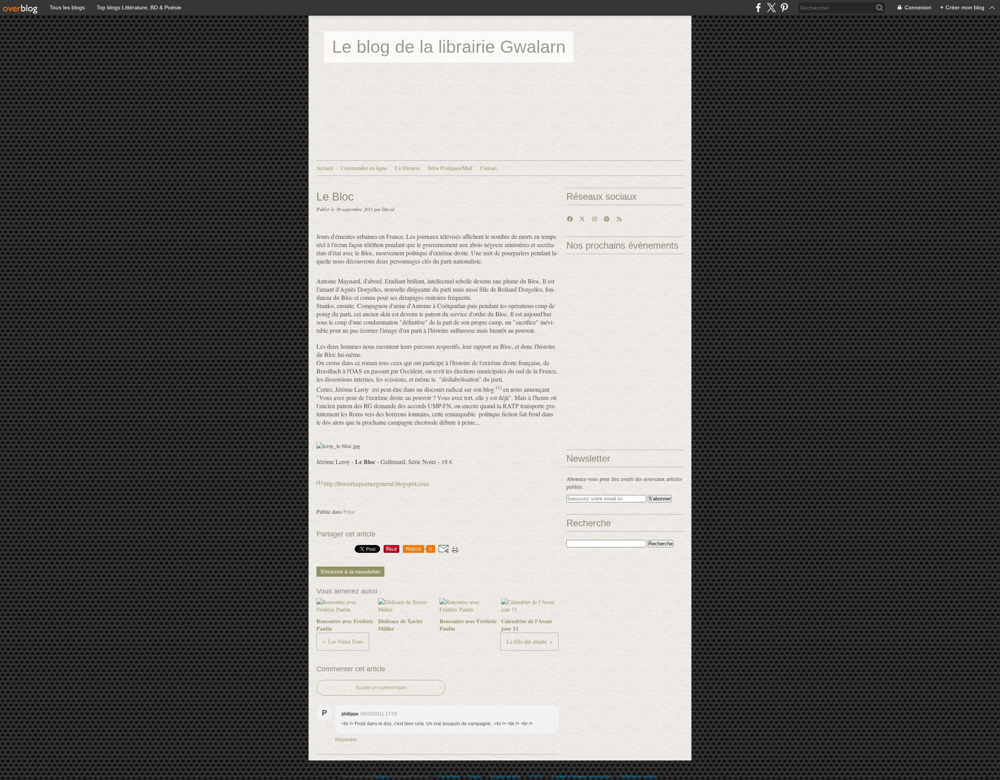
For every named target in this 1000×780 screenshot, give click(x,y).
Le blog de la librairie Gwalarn (449, 47)
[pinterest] (784, 7)
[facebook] (758, 7)
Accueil (324, 168)
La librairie (407, 168)
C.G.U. (537, 776)
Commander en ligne (364, 168)
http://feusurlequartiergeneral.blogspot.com (376, 484)
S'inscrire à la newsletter (350, 571)
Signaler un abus (506, 776)
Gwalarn (379, 776)
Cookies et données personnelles (582, 776)
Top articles (448, 776)
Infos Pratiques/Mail (450, 168)
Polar (349, 511)
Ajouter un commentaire (380, 687)
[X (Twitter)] (771, 7)
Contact (488, 168)
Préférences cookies (638, 776)
